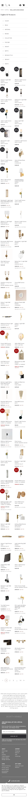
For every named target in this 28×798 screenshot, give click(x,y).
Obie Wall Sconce (5, 261)
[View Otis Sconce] (21, 620)
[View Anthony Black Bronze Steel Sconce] (21, 517)
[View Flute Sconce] (21, 434)
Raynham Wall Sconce (6, 401)
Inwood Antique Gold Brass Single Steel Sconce (20, 669)
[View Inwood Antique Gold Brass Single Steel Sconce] (21, 660)
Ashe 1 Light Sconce (20, 564)
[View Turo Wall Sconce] (7, 598)
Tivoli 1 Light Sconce (20, 200)
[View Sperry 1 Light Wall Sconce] (7, 517)
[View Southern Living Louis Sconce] (7, 275)
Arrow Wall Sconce (19, 501)
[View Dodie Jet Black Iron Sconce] (21, 375)
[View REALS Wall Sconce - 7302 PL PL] (7, 641)
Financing (17, 756)
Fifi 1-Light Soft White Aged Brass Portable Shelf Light (20, 607)
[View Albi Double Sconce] (21, 641)
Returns (17, 752)
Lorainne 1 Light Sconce (21, 140)
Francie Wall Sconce (6, 343)
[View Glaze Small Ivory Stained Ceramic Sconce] (7, 660)
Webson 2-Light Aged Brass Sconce (6, 222)
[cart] (24, 5)
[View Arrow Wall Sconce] (21, 494)
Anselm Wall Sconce (20, 480)
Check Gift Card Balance (19, 766)
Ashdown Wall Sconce (6, 421)
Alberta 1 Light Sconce (20, 79)
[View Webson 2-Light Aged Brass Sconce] (7, 214)
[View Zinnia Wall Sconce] (21, 275)
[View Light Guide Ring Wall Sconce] (21, 536)
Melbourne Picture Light (7, 323)
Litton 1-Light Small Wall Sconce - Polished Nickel (7, 481)
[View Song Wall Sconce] (21, 394)
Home (2, 9)
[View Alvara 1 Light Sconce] (7, 454)
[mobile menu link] (2, 5)
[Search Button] (9, 5)
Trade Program (6, 756)
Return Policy (5, 769)
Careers (4, 754)
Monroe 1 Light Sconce (20, 221)
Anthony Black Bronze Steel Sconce (20, 524)
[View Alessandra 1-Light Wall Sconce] (21, 234)
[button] (14, 21)
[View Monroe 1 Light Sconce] (21, 214)
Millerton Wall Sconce (6, 441)
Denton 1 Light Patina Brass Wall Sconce (6, 382)
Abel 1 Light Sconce (6, 179)
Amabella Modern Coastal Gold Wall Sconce (19, 181)
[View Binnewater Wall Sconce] (7, 234)
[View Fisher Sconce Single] (21, 578)
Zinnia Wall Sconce (19, 282)
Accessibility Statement (5, 771)
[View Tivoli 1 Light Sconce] (21, 193)
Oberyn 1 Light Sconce (6, 160)
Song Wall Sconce (19, 401)
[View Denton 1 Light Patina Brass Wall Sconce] (7, 375)
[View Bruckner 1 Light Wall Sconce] (21, 454)
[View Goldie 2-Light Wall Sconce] (21, 316)
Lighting (7, 9)
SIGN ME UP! (14, 736)
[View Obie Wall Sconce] (7, 254)
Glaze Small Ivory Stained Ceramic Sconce (7, 668)
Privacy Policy (5, 767)
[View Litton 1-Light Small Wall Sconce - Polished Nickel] (7, 473)
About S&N (4, 751)
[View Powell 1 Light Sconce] (21, 414)
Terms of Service (6, 766)
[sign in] (20, 5)
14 (20, 680)
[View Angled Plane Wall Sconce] (7, 557)
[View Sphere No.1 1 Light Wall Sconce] (21, 254)
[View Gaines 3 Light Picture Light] (7, 536)
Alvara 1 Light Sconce (6, 461)
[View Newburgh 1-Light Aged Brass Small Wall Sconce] (7, 193)
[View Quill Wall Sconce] (7, 354)
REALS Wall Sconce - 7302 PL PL (6, 649)
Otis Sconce (18, 627)
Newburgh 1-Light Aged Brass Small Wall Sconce (7, 201)
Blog (3, 752)
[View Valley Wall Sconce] (21, 336)
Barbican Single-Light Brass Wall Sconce (6, 502)
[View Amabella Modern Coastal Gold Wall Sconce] (21, 172)
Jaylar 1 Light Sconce (6, 121)
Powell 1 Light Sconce (20, 421)
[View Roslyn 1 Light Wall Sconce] (7, 295)
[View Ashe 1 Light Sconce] (21, 557)
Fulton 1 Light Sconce (6, 99)
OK (14, 795)
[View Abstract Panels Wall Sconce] (21, 295)
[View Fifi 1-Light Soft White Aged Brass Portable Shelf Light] (21, 598)
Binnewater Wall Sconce (7, 241)
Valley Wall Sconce (19, 343)
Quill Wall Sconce (5, 361)
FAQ (16, 754)
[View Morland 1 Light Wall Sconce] (7, 578)
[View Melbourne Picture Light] (7, 316)
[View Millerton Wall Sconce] (7, 434)
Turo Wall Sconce (5, 605)
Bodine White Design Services (6, 758)
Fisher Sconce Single (20, 586)
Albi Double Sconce (20, 648)
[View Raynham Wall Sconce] (7, 394)
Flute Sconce (18, 441)
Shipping (17, 751)
